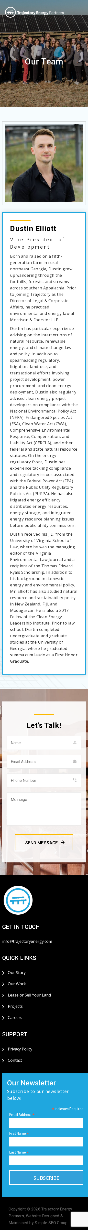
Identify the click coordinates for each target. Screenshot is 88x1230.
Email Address (22, 1115)
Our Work (17, 983)
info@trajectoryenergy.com (27, 941)
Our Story (17, 972)
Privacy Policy (20, 1049)
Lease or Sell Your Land (29, 995)
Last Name (19, 1152)
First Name (19, 1133)
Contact (15, 1060)
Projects (15, 1006)
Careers (15, 1017)
